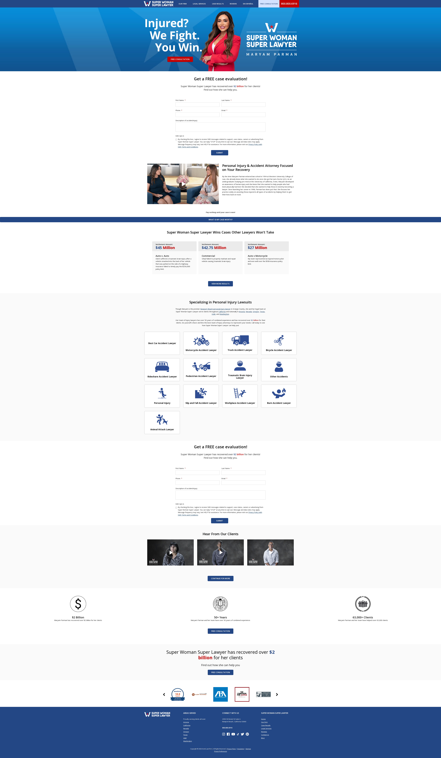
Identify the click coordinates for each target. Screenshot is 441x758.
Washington (224, 314)
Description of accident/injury (186, 121)
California (222, 311)
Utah (213, 314)
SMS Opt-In (179, 136)
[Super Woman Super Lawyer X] (242, 734)
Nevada (249, 311)
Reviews (233, 4)
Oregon (256, 311)
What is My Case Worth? (221, 219)
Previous (164, 696)
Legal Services (199, 4)
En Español (248, 4)
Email (224, 110)
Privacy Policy (231, 749)
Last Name (226, 100)
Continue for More (220, 578)
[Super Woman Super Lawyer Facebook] (228, 734)
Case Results (218, 4)
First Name (180, 100)
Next (277, 696)
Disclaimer (240, 749)
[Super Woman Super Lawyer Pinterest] (247, 734)
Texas (262, 311)
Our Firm (183, 4)
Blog (262, 738)
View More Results (220, 283)
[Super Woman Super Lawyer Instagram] (223, 734)
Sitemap (248, 749)
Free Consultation (180, 59)
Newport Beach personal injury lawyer (215, 309)
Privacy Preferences (220, 751)
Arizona (242, 311)
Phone (178, 110)
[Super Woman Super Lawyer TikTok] (238, 734)
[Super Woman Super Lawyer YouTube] (233, 734)
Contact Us (265, 735)
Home (263, 719)
